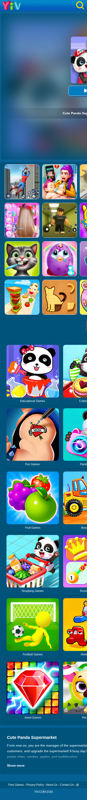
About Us (52, 784)
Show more (16, 765)
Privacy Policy (35, 784)
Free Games (16, 784)
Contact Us (67, 784)
